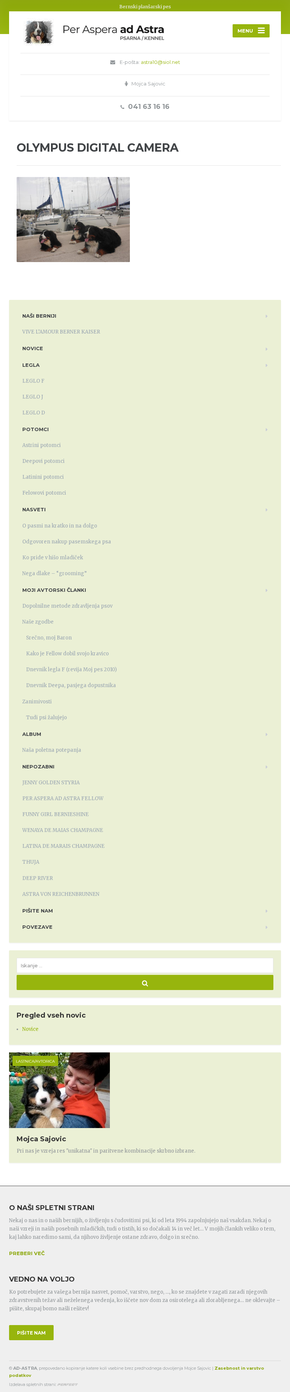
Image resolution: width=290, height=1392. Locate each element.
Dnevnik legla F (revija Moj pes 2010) (71, 669)
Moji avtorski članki (54, 590)
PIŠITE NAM (31, 1333)
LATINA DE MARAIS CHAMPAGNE (63, 846)
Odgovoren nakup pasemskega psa (66, 541)
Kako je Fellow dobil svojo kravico (67, 653)
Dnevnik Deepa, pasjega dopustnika (71, 685)
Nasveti (34, 509)
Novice (32, 348)
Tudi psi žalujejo (46, 717)
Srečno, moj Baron (49, 638)
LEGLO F (33, 381)
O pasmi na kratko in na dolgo (59, 526)
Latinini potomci (43, 477)
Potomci (35, 429)
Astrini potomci (41, 445)
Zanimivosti (37, 701)
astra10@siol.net (160, 62)
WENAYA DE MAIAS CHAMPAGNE (62, 830)
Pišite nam (37, 911)
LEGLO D (33, 413)
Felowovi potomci (44, 493)
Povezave (37, 927)
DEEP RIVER (37, 878)
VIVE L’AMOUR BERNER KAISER (61, 332)
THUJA (30, 862)
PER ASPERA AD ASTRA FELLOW (62, 798)
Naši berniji (39, 316)
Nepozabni (38, 767)
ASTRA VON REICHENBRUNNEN (60, 894)
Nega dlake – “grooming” (54, 573)
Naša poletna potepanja (51, 750)
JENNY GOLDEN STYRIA (51, 782)
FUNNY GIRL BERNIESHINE (55, 814)
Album (31, 734)
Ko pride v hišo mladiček (52, 557)
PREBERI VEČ (27, 1253)
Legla (31, 365)
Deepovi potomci (43, 461)
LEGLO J (32, 397)
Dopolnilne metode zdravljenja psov (67, 606)
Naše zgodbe (38, 622)
